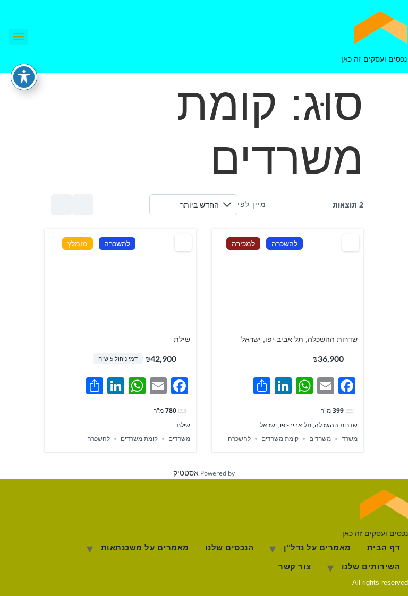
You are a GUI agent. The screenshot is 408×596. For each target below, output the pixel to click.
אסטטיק (186, 473)
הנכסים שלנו (229, 547)
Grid (83, 204)
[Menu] (18, 37)
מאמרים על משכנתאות (145, 547)
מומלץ (77, 243)
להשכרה (284, 243)
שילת (182, 339)
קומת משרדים (280, 439)
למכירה (243, 243)
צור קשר (294, 566)
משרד (350, 439)
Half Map (61, 204)
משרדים (320, 439)
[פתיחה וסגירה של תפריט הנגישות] (24, 77)
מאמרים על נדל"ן (317, 547)
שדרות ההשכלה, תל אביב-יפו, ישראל (299, 339)
